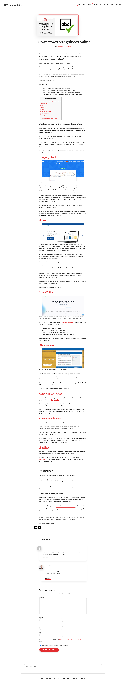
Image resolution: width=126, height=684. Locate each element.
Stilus (41, 105)
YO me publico (13, 5)
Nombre (41, 617)
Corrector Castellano (45, 111)
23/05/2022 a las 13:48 (50, 566)
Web (40, 632)
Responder (46, 558)
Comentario (42, 597)
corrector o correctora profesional (65, 507)
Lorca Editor (43, 107)
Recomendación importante (49, 118)
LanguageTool (44, 103)
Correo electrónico (43, 625)
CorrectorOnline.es (45, 113)
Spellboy (42, 115)
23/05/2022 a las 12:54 (48, 548)
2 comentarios (68, 46)
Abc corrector (43, 109)
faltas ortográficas (67, 322)
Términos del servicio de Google (78, 639)
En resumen (43, 117)
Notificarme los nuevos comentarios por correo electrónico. (54, 645)
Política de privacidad (64, 639)
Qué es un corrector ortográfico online (50, 102)
